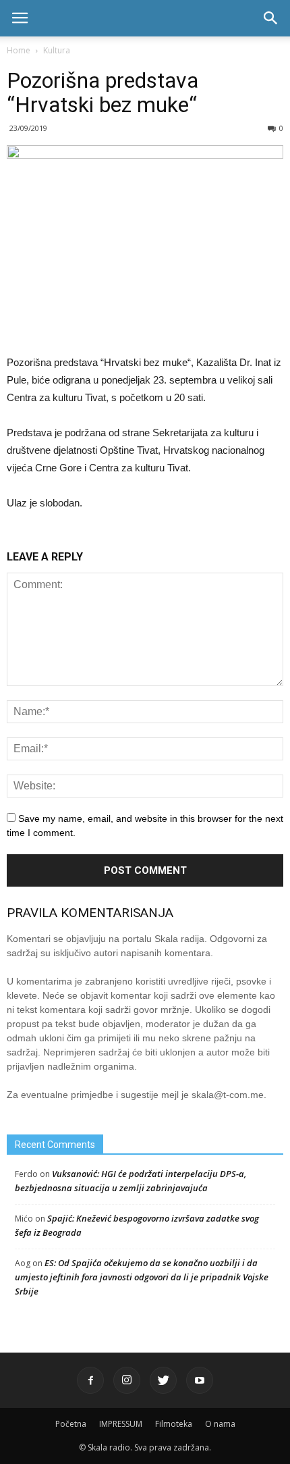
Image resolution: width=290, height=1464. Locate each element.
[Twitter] (163, 1380)
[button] (271, 18)
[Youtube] (199, 1380)
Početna (70, 1424)
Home (18, 50)
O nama (220, 1424)
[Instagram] (126, 1380)
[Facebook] (90, 1380)
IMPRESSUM (120, 1424)
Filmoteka (173, 1424)
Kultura (56, 50)
